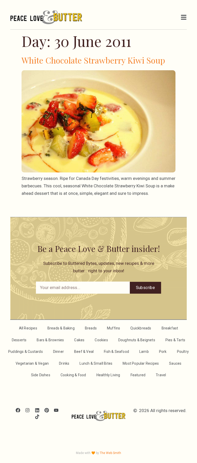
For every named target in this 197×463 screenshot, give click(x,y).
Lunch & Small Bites (96, 363)
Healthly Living (108, 375)
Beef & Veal (84, 352)
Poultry (183, 352)
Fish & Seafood (116, 352)
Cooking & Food (73, 375)
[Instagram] (27, 410)
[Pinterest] (46, 410)
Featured (138, 375)
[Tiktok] (37, 416)
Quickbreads (140, 328)
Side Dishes (40, 375)
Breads (91, 328)
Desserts (19, 340)
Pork (163, 352)
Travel (161, 375)
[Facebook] (18, 410)
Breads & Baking (61, 328)
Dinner (58, 352)
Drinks (64, 363)
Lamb (144, 352)
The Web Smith (110, 453)
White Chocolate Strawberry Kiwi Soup (93, 60)
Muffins (113, 328)
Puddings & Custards (25, 352)
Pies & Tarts (175, 340)
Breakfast (170, 328)
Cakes (79, 340)
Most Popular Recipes (141, 363)
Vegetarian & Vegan (32, 363)
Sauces (175, 363)
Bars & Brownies (50, 340)
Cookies (101, 340)
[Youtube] (56, 410)
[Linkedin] (37, 410)
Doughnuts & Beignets (136, 340)
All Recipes (28, 328)
